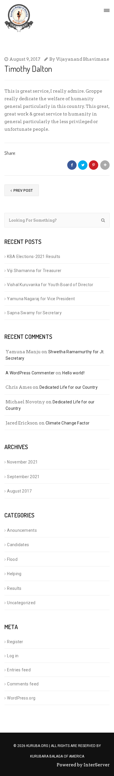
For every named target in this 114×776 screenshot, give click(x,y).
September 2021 (23, 476)
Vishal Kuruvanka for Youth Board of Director (50, 284)
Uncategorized (21, 602)
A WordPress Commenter (30, 373)
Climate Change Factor (67, 423)
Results (14, 588)
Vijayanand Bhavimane (82, 59)
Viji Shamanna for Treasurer (34, 270)
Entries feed (19, 670)
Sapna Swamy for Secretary (34, 312)
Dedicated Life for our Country (68, 387)
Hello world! (73, 373)
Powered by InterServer (83, 764)
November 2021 (22, 462)
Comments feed (23, 684)
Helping (14, 573)
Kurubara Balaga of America (57, 756)
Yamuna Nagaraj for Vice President (41, 298)
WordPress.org (21, 698)
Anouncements (22, 530)
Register (15, 641)
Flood (12, 559)
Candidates (18, 544)
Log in (12, 655)
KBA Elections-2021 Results (33, 256)
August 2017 (19, 491)
